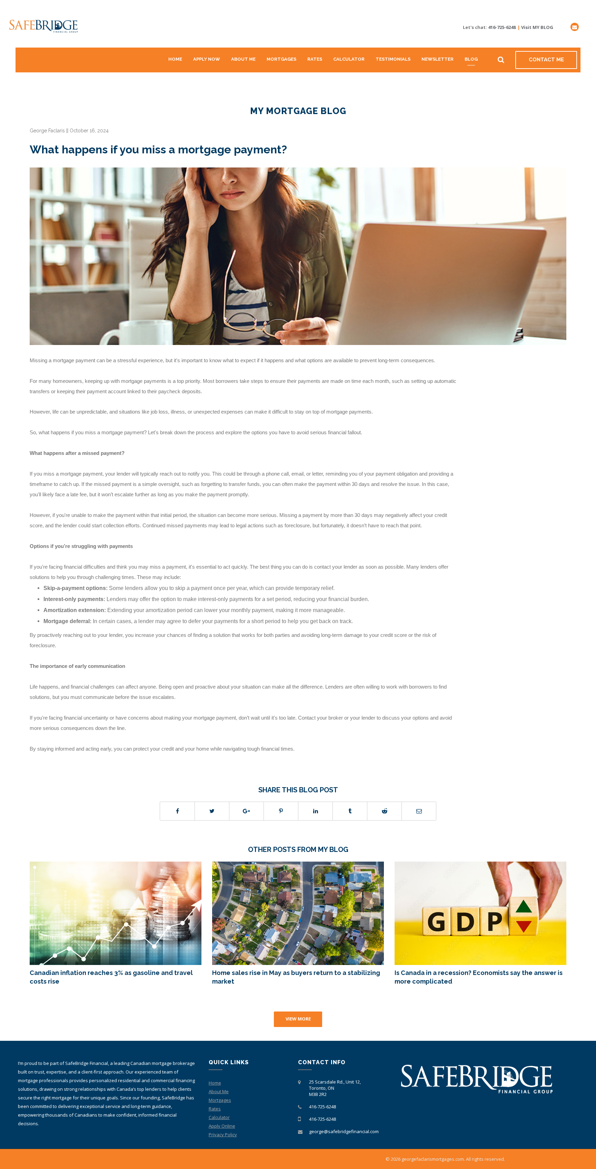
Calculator (349, 59)
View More (298, 1019)
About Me (243, 59)
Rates (314, 59)
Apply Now (206, 59)
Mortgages (281, 59)
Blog (471, 59)
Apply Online (222, 1126)
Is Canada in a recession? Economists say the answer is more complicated (479, 977)
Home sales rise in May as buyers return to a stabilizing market (296, 977)
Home (175, 59)
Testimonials (393, 59)
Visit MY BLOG (537, 27)
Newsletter (437, 59)
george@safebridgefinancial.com (344, 1131)
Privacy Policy (223, 1134)
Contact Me (546, 60)
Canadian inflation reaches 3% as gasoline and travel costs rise (111, 977)
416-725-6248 (502, 27)
